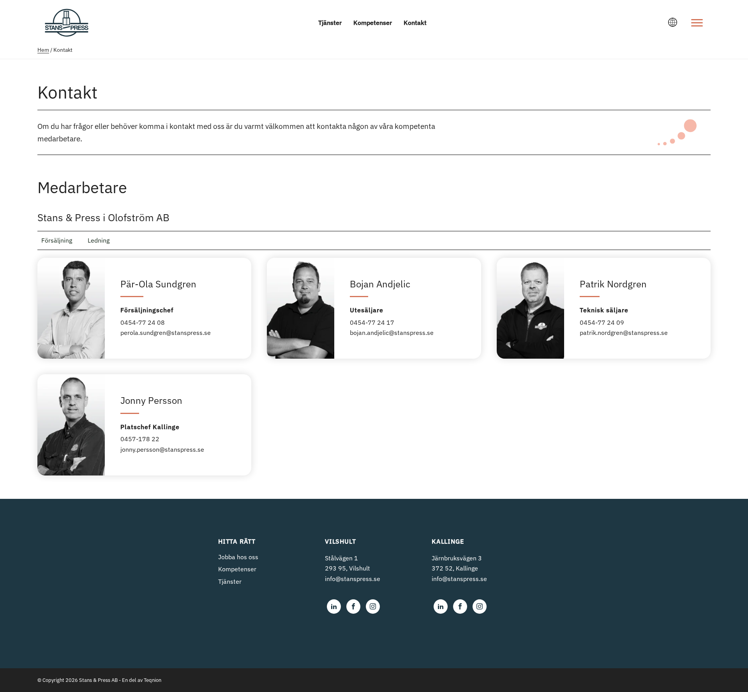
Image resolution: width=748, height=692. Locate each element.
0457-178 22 (139, 439)
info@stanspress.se (352, 579)
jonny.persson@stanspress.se (162, 449)
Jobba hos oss (238, 557)
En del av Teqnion (141, 680)
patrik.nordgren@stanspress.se (624, 332)
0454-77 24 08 (142, 322)
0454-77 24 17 (372, 322)
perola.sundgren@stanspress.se (165, 332)
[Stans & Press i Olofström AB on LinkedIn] (334, 606)
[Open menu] (697, 22)
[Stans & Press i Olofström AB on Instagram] (373, 606)
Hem (43, 49)
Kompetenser (372, 22)
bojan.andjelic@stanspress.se (392, 332)
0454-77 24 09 (602, 322)
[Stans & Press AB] (66, 32)
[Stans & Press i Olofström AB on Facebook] (353, 606)
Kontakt (415, 22)
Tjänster (330, 22)
